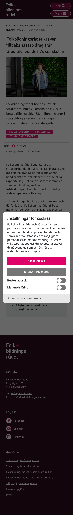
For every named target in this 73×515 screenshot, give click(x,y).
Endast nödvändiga (36, 271)
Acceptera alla (36, 260)
